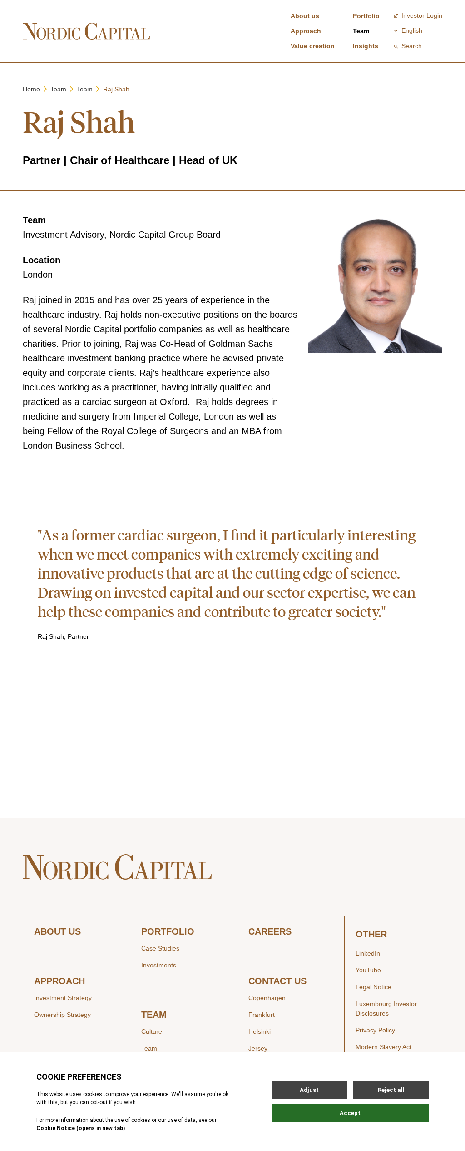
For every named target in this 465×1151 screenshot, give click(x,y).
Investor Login (421, 15)
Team (361, 31)
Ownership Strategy (62, 1014)
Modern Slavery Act (383, 1047)
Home (31, 89)
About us (305, 16)
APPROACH (59, 981)
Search (411, 46)
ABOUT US (57, 931)
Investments (158, 965)
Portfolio (366, 16)
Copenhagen (267, 997)
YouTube (368, 970)
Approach (306, 31)
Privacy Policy (375, 1030)
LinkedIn (368, 953)
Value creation (313, 46)
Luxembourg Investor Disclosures (386, 1008)
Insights (365, 46)
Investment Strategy (63, 997)
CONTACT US (277, 981)
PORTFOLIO (167, 931)
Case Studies (160, 948)
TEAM (154, 1015)
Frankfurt (261, 1014)
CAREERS (270, 931)
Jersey (257, 1048)
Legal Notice (373, 987)
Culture (151, 1031)
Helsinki (259, 1031)
